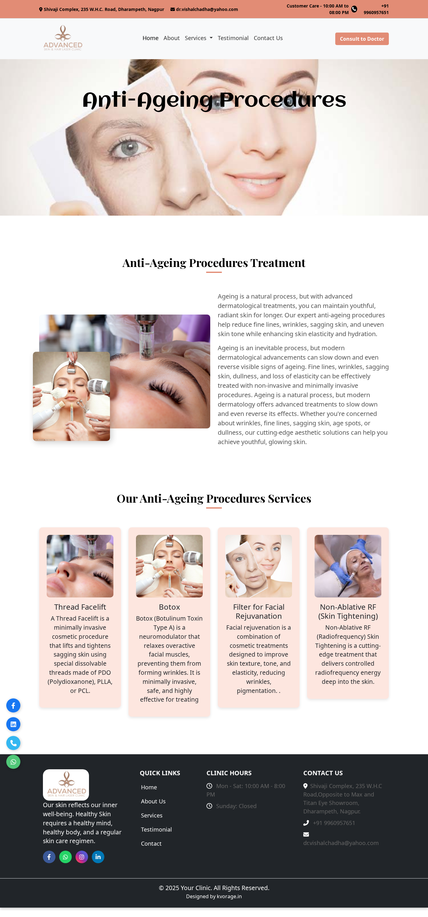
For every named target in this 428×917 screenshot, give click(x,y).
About (172, 38)
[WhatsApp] (13, 762)
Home (151, 38)
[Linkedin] (13, 724)
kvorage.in (229, 896)
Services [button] (196, 38)
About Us (153, 801)
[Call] (13, 743)
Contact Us (268, 38)
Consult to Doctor (362, 38)
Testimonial (233, 38)
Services (152, 815)
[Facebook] (13, 706)
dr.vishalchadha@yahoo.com (207, 9)
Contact (151, 843)
